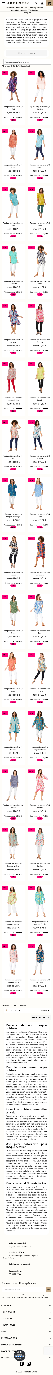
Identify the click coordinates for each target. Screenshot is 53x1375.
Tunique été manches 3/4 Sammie (40, 340)
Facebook (22, 1364)
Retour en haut (41, 1017)
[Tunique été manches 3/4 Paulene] (13, 727)
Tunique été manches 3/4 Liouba (13, 573)
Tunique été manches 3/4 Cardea (40, 864)
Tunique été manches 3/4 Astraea (40, 806)
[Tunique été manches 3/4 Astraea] (39, 785)
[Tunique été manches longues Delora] (13, 843)
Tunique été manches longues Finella (39, 922)
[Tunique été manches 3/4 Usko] (39, 494)
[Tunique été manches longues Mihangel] (13, 494)
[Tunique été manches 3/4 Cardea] (39, 843)
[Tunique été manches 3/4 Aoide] (39, 203)
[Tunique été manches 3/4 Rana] (13, 668)
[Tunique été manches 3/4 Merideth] (13, 261)
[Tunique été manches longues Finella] (39, 901)
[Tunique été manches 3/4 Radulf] (39, 377)
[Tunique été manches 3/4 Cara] (13, 145)
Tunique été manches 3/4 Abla (13, 224)
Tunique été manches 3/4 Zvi (13, 457)
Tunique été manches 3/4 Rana (13, 689)
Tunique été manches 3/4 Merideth (13, 282)
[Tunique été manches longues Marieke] (13, 901)
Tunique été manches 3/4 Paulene (13, 748)
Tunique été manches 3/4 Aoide (40, 224)
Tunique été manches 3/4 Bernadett (40, 981)
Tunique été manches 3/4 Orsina (40, 166)
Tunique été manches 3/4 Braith (13, 631)
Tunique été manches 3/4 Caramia (13, 806)
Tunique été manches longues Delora (13, 864)
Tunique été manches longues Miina (13, 398)
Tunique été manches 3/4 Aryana (13, 340)
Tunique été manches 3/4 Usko (40, 515)
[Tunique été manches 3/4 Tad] (13, 86)
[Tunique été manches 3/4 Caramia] (13, 785)
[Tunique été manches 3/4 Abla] (13, 203)
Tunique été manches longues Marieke (13, 922)
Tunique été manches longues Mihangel (13, 515)
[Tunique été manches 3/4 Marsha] (39, 436)
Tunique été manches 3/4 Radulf (40, 398)
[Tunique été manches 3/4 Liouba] (13, 552)
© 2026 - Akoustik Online (26, 1371)
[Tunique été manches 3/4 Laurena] (39, 668)
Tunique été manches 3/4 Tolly (40, 282)
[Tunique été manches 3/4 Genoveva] (39, 552)
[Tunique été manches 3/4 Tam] (39, 610)
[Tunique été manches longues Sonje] (13, 960)
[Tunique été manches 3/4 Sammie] (39, 319)
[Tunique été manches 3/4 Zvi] (13, 436)
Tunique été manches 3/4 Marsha (40, 457)
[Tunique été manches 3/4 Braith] (13, 610)
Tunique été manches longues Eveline (39, 748)
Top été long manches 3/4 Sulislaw (39, 107)
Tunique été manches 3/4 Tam (40, 631)
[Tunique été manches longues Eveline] (39, 727)
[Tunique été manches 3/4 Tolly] (39, 261)
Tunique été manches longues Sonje (13, 981)
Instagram (29, 1364)
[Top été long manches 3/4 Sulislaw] (39, 86)
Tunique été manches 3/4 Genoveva (40, 573)
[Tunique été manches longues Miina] (13, 377)
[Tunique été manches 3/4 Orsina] (39, 145)
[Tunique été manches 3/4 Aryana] (13, 319)
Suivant (45, 1010)
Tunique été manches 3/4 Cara (13, 166)
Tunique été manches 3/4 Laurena (40, 689)
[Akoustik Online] (18, 3)
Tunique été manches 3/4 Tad (13, 107)
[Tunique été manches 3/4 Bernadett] (39, 960)
